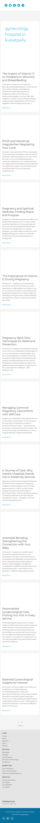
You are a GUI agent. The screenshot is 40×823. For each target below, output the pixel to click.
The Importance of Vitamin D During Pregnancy (20, 277)
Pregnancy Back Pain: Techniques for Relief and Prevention (18, 341)
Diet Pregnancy (8, 768)
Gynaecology (7, 757)
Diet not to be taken (9, 771)
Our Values (6, 782)
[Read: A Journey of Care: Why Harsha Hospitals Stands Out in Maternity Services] (20, 456)
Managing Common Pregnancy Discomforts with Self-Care (17, 411)
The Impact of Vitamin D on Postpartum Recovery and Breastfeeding (18, 77)
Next (21, 725)
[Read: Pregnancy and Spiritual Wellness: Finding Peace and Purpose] (20, 194)
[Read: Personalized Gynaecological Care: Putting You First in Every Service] (20, 595)
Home (4, 736)
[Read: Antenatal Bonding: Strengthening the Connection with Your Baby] (20, 524)
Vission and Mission (9, 780)
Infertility (5, 755)
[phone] (7, 5)
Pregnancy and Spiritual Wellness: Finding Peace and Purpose (18, 212)
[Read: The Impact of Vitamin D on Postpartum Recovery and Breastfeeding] (20, 59)
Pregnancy (6, 762)
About (4, 738)
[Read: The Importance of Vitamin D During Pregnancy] (20, 262)
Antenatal (5, 752)
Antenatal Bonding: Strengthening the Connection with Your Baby (16, 542)
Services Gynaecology (10, 759)
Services (5, 741)
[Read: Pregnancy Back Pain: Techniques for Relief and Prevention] (20, 324)
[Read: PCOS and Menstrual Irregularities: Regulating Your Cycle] (20, 127)
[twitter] (19, 5)
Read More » (6, 108)
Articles (5, 746)
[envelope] (11, 5)
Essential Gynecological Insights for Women (17, 681)
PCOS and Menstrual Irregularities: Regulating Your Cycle (18, 144)
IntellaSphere (24, 814)
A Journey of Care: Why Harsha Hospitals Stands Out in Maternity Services (18, 474)
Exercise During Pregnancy (12, 773)
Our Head (5, 787)
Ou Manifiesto (7, 785)
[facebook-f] (15, 5)
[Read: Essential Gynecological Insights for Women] (20, 665)
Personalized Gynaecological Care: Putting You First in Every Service (18, 613)
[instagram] (23, 5)
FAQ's (4, 743)
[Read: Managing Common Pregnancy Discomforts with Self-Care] (20, 393)
